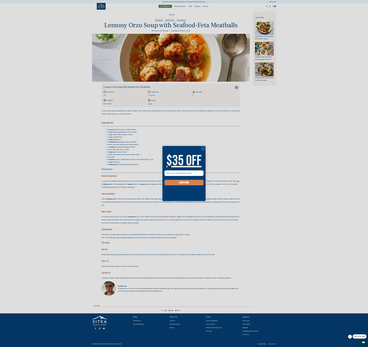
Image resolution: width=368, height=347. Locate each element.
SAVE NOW (184, 182)
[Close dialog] (203, 148)
